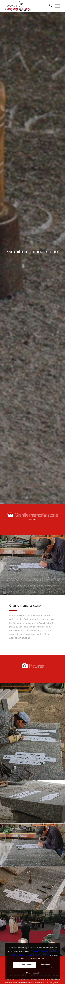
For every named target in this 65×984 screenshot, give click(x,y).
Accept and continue (24, 965)
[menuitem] (49, 6)
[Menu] (56, 6)
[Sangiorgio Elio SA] (27, 6)
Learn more (45, 965)
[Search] (49, 6)
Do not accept (32, 973)
